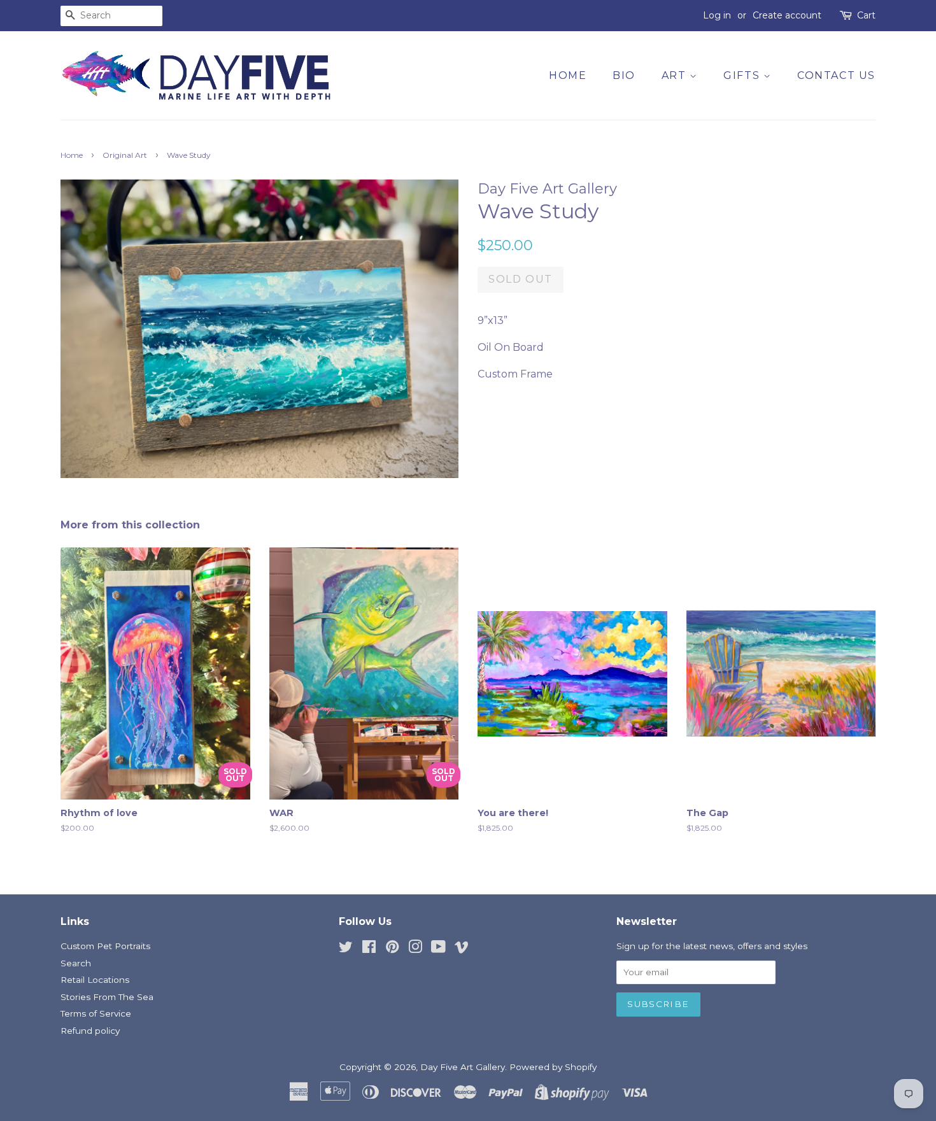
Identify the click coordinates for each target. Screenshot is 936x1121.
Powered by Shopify (553, 1067)
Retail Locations (94, 980)
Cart (866, 15)
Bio (624, 75)
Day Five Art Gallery (462, 1067)
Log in (717, 15)
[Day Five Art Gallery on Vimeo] (462, 949)
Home (567, 75)
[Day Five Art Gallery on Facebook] (369, 949)
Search (75, 963)
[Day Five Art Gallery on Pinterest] (392, 949)
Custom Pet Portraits (105, 946)
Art (676, 75)
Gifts (743, 75)
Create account (787, 15)
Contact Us (836, 75)
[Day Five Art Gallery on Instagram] (415, 949)
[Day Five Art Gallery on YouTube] (438, 949)
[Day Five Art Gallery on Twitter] (346, 949)
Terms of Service (95, 1013)
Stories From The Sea (106, 997)
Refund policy (90, 1031)
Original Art (125, 155)
